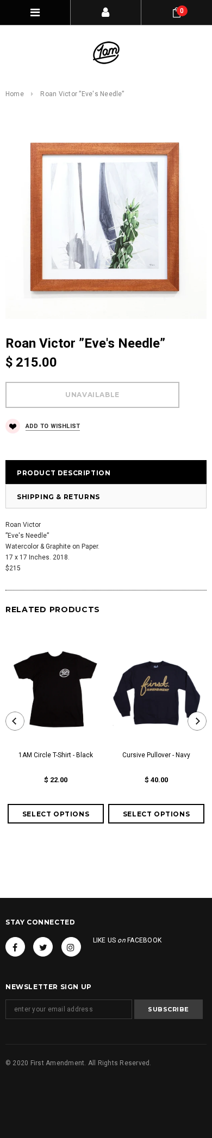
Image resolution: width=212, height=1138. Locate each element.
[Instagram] (71, 947)
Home (14, 94)
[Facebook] (15, 947)
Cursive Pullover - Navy (156, 755)
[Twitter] (43, 947)
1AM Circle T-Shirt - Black (55, 755)
